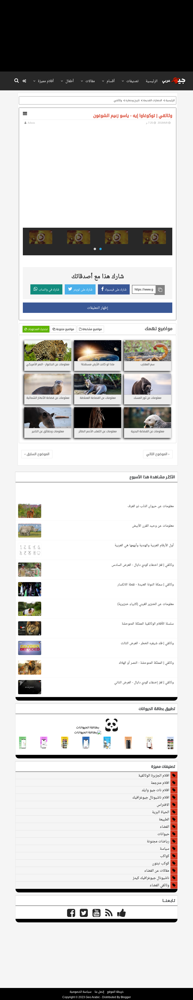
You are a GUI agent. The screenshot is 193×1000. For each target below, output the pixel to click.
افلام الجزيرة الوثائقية (153, 775)
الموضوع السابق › (36, 454)
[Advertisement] (95, 35)
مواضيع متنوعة (64, 329)
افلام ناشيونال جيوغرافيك (150, 797)
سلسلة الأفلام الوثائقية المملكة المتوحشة (148, 623)
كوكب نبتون (160, 863)
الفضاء (164, 826)
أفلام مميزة (45, 81)
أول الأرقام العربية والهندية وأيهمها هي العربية (144, 545)
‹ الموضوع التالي (157, 454)
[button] (100, 249)
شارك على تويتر (82, 289)
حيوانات (163, 834)
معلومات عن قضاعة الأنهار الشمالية (47, 397)
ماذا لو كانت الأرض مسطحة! (97, 364)
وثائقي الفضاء (159, 885)
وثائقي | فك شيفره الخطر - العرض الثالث (147, 643)
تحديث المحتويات (37, 329)
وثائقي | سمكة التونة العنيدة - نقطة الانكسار (145, 584)
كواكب (164, 856)
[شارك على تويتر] (162, 344)
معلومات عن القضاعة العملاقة (98, 397)
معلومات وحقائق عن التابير (48, 431)
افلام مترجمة (160, 783)
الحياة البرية (160, 812)
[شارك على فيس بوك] (168, 344)
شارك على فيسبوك (115, 289)
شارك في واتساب (49, 289)
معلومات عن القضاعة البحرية (147, 431)
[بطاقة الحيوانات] (96, 733)
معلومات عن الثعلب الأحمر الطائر (98, 431)
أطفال (69, 81)
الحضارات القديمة (152, 100)
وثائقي (118, 100)
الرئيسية (151, 81)
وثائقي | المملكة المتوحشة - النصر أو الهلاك (146, 662)
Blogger (126, 997)
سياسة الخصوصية (81, 991)
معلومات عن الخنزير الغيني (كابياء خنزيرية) (145, 604)
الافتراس (163, 805)
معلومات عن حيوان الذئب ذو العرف (151, 506)
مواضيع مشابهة (91, 329)
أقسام (110, 81)
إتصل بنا (99, 991)
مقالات (89, 81)
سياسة (164, 848)
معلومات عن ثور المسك (147, 397)
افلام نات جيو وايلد (155, 790)
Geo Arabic (93, 997)
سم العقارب (148, 364)
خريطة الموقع (115, 991)
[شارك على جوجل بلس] (157, 344)
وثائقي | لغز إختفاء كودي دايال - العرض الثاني (144, 682)
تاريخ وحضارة (132, 100)
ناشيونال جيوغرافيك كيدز (151, 878)
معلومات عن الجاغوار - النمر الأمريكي (47, 364)
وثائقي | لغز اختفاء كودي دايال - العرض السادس (143, 565)
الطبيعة (164, 819)
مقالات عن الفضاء (156, 870)
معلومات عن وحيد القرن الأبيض (153, 525)
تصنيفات (132, 81)
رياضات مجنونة (158, 841)
